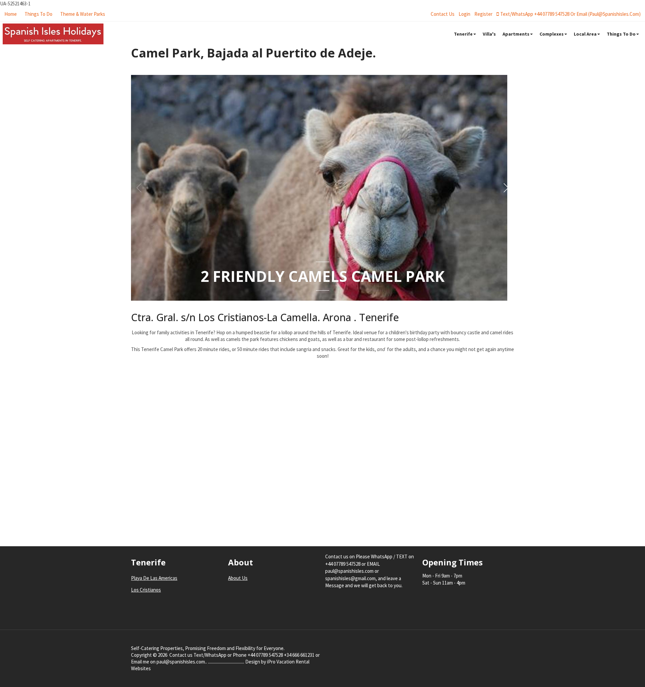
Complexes (552, 34)
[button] (506, 187)
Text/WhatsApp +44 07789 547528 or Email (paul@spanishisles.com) (570, 14)
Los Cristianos (146, 590)
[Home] (53, 34)
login (464, 14)
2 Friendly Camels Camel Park (322, 276)
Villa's (489, 34)
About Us (238, 578)
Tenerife (463, 34)
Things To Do (38, 14)
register (483, 14)
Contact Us (443, 14)
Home (10, 14)
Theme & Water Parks (82, 14)
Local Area (585, 34)
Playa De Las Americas (154, 578)
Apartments (516, 34)
